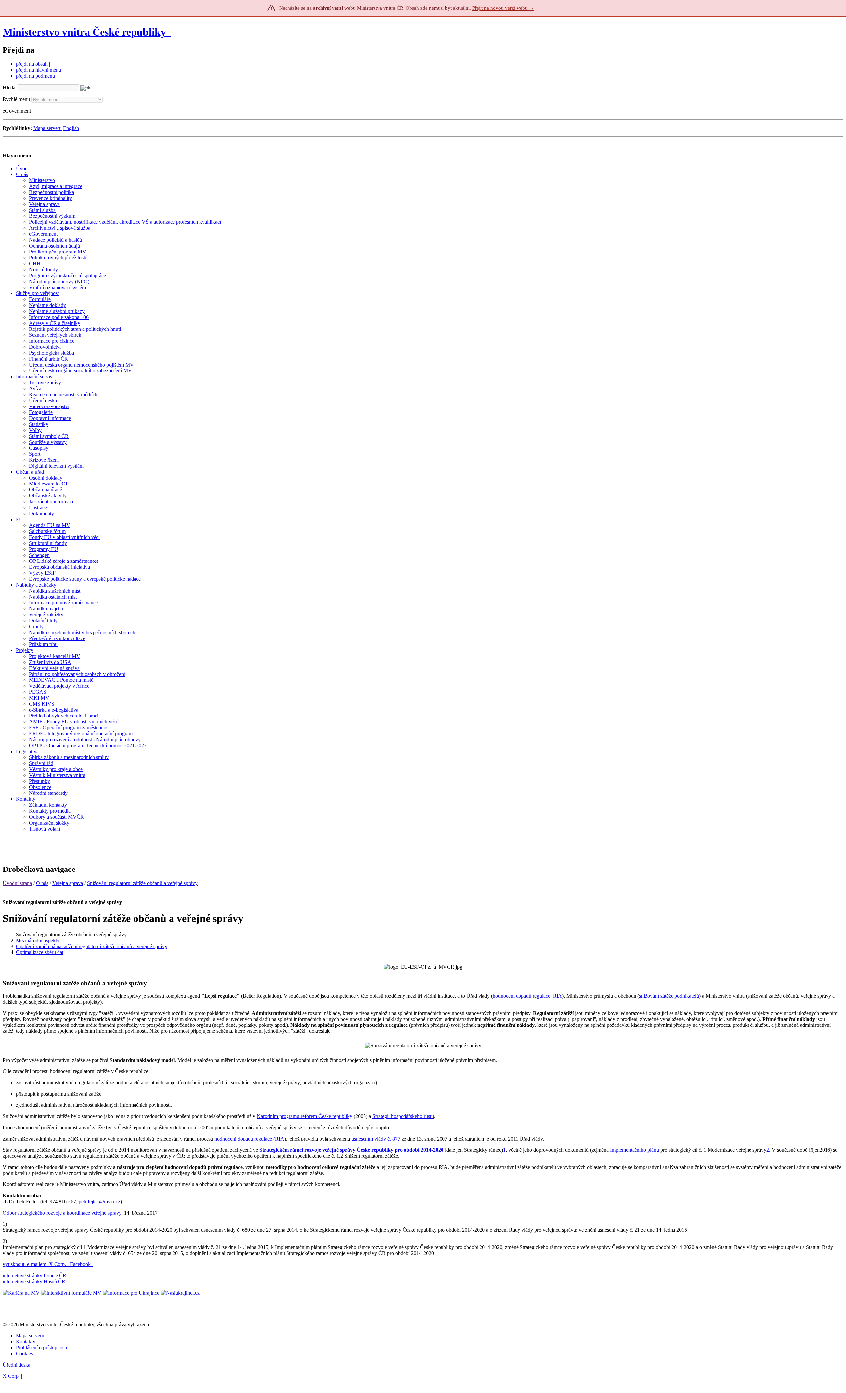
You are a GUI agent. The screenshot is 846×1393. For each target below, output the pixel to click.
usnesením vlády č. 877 (375, 1138)
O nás (42, 883)
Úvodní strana (17, 883)
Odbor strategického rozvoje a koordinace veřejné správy (62, 1213)
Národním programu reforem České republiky (304, 1116)
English (71, 128)
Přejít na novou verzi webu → (503, 8)
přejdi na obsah (32, 64)
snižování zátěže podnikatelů (669, 996)
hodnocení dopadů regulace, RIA (527, 996)
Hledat (10, 87)
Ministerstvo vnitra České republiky (84, 32)
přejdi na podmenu (35, 76)
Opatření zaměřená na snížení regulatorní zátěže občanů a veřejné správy (91, 946)
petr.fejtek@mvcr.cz (99, 1201)
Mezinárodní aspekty (37, 940)
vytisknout (13, 1264)
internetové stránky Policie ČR (34, 1275)
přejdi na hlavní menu (38, 70)
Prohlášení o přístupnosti (41, 1347)
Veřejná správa (67, 883)
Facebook (81, 1264)
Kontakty (25, 1341)
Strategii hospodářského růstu (403, 1116)
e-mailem (36, 1264)
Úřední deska (16, 1365)
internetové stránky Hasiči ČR (34, 1281)
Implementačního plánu (634, 1150)
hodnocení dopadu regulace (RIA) (250, 1138)
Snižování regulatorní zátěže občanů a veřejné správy (142, 883)
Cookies (24, 1353)
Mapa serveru (47, 128)
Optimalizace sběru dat (39, 952)
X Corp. (58, 1264)
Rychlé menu (16, 99)
